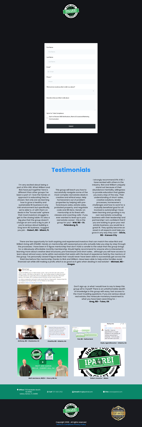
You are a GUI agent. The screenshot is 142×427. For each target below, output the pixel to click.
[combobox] (71, 92)
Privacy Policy (80, 424)
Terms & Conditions (65, 424)
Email (49, 67)
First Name (50, 47)
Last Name (50, 57)
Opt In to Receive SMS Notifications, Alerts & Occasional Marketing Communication (69, 118)
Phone (49, 77)
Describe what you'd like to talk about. (58, 98)
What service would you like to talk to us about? (61, 87)
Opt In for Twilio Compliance (55, 113)
